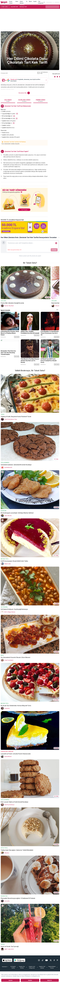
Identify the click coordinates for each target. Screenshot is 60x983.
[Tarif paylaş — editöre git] (24, 199)
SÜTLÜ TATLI (4, 847)
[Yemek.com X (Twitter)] (51, 960)
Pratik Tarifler (5, 6)
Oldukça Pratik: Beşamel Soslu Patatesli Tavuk (16, 416)
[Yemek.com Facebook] (54, 960)
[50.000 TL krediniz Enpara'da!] (24, 227)
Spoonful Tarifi (14, 6)
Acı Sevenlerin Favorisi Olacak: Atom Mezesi (15, 657)
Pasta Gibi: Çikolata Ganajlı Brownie (12, 303)
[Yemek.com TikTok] (42, 960)
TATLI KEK (3, 300)
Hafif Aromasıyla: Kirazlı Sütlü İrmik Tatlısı (14, 561)
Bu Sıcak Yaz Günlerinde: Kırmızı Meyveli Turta (16, 705)
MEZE (2, 655)
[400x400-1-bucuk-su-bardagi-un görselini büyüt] (13, 123)
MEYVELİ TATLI (4, 558)
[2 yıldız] (57, 77)
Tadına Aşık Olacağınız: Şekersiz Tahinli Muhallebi (17, 850)
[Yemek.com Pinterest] (57, 960)
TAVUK (2, 414)
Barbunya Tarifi (23, 6)
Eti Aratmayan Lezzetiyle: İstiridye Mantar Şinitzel (17, 513)
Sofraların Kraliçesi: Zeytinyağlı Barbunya (14, 609)
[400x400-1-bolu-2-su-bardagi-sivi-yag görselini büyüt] (16, 118)
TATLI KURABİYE (5, 462)
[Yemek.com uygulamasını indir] (7, 960)
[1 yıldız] (55, 77)
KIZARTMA (3, 510)
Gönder (54, 249)
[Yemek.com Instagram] (39, 960)
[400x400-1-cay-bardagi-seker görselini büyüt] (17, 114)
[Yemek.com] (4, 2)
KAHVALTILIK (4, 896)
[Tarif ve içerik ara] (44, 2)
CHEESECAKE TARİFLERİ (7, 751)
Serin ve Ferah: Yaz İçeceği (10, 946)
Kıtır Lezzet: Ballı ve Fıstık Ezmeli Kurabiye (14, 802)
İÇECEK (3, 944)
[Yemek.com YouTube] (46, 960)
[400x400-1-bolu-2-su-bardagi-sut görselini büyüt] (14, 116)
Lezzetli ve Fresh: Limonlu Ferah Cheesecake (16, 754)
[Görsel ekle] (56, 243)
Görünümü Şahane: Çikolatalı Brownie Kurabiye (16, 465)
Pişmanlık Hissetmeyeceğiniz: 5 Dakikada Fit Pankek (18, 898)
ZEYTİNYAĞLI (4, 607)
